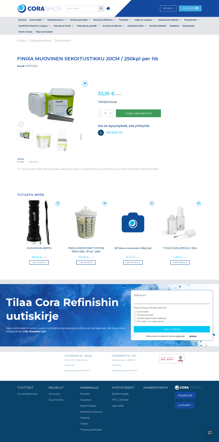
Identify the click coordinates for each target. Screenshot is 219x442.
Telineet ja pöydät (87, 25)
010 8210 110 (114, 132)
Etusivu (23, 20)
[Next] (82, 104)
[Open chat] (209, 432)
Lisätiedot (33, 162)
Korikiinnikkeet (157, 25)
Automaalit (35, 20)
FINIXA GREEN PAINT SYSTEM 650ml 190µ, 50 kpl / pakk (86, 250)
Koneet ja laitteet (112, 25)
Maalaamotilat (135, 25)
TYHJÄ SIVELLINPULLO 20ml (180, 248)
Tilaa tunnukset (44, 31)
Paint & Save (25, 31)
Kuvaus (20, 162)
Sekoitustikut (63, 40)
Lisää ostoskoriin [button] (39, 262)
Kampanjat (188, 25)
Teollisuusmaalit (78, 20)
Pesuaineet (190, 20)
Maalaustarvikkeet (168, 20)
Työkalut (123, 20)
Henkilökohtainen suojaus (33, 25)
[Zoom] (21, 124)
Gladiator (174, 25)
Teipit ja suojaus (143, 20)
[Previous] (24, 104)
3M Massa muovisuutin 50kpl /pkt (133, 248)
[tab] (20, 162)
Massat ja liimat (62, 25)
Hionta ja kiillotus (103, 20)
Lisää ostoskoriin (138, 113)
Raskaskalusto (56, 20)
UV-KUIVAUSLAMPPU (39, 248)
